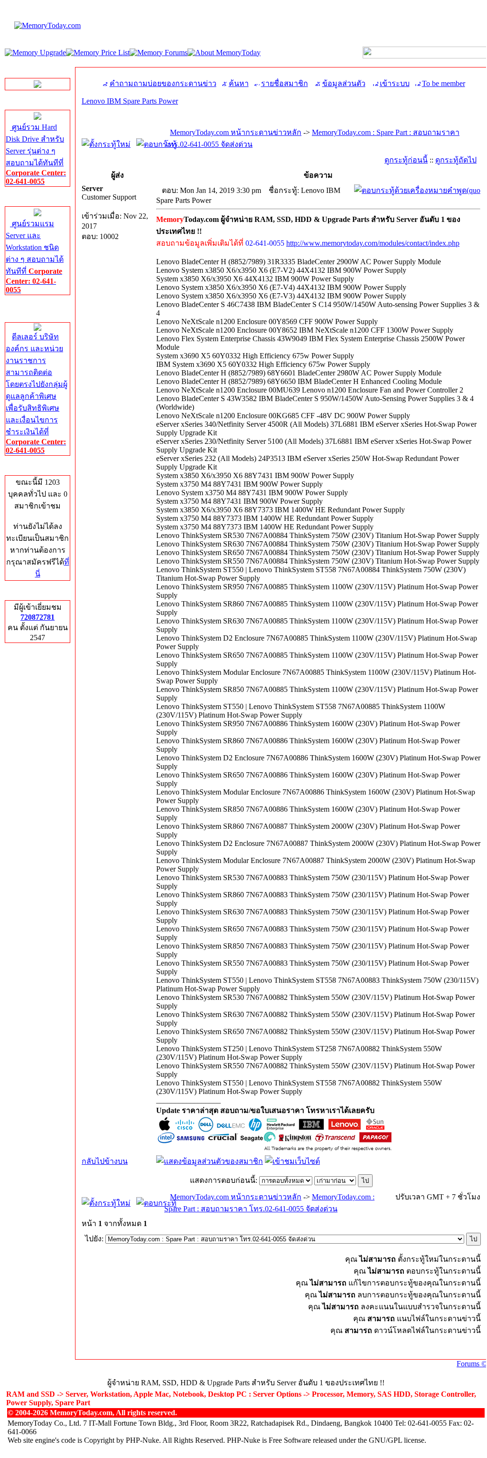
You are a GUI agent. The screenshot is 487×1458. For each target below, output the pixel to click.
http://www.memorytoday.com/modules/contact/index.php (372, 243)
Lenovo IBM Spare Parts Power (130, 101)
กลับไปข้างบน (105, 1161)
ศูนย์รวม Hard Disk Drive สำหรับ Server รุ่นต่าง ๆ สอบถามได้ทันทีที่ (36, 154)
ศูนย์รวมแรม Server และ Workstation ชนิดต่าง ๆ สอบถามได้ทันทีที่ (35, 257)
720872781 (37, 617)
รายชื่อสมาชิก (284, 83)
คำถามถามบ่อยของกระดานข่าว (163, 83)
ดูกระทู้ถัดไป (456, 160)
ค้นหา (239, 83)
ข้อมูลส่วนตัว (343, 83)
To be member (443, 83)
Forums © (472, 1364)
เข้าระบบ (395, 83)
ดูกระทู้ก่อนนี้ (406, 160)
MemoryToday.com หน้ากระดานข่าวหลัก (235, 132)
